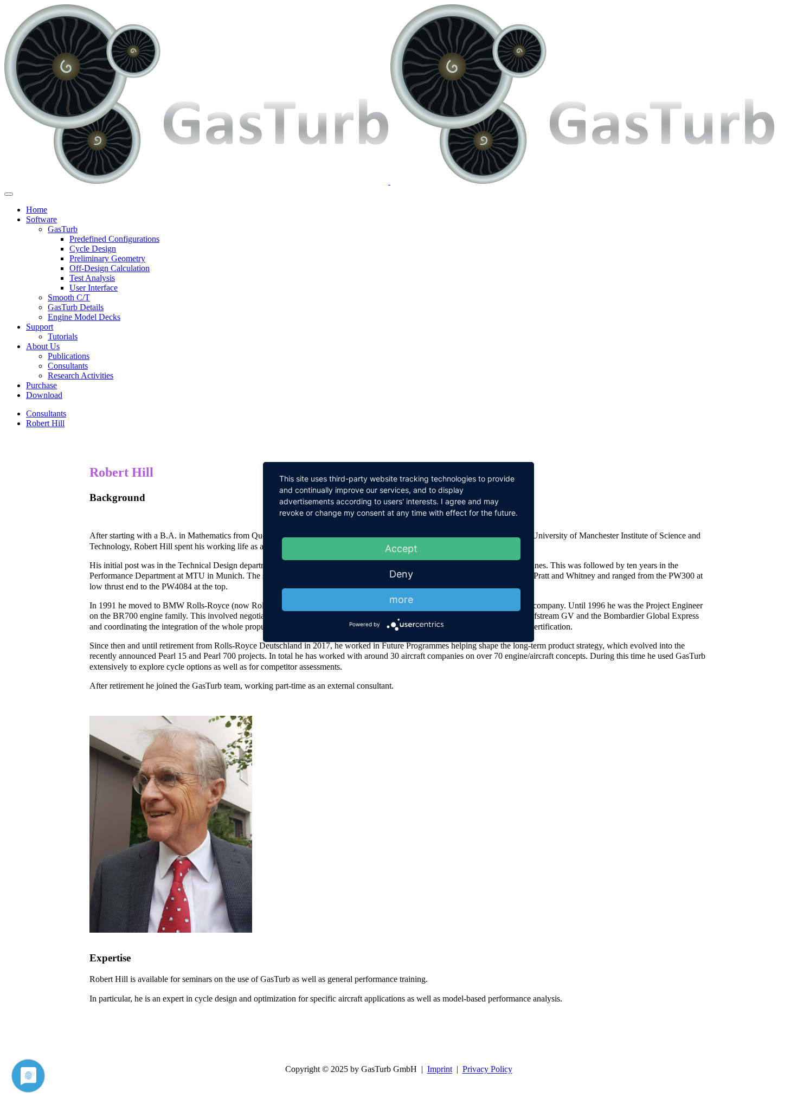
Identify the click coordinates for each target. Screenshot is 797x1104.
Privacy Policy (487, 1069)
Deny (401, 574)
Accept (401, 548)
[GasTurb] (389, 181)
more (401, 599)
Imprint (439, 1069)
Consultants (46, 413)
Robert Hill (45, 423)
